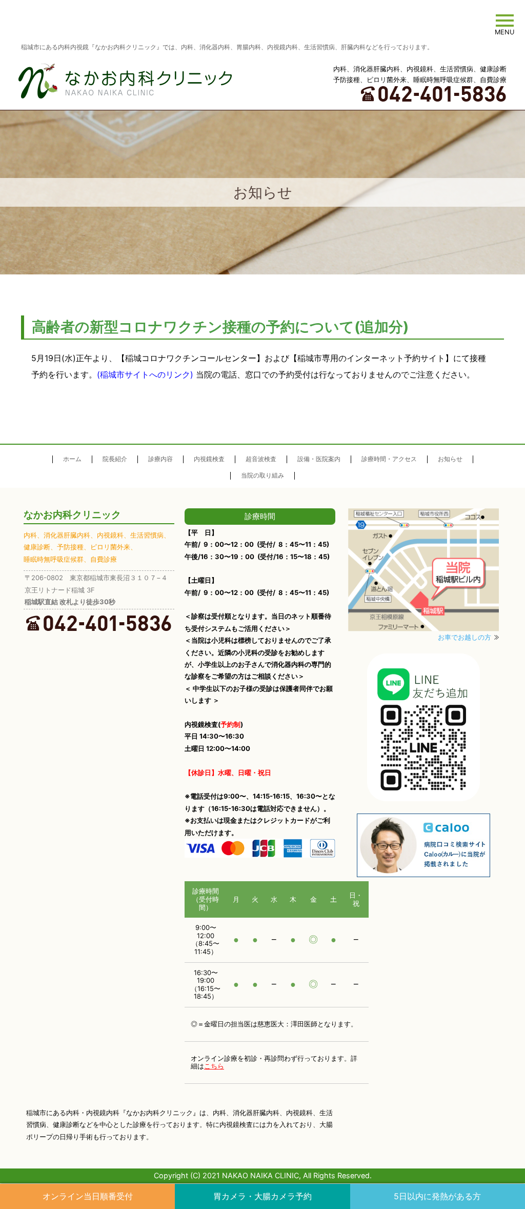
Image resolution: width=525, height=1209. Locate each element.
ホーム (72, 459)
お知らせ (450, 459)
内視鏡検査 (209, 459)
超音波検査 (261, 459)
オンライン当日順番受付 (88, 1196)
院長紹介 (115, 459)
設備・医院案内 (318, 459)
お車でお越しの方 (464, 637)
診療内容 (160, 459)
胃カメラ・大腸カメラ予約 (262, 1196)
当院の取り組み (262, 475)
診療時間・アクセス (389, 459)
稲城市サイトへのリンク (145, 374)
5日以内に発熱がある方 (437, 1196)
